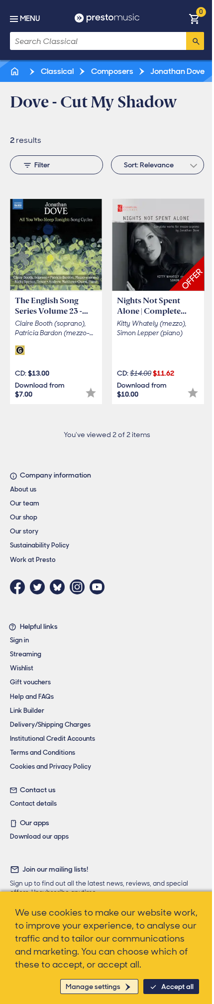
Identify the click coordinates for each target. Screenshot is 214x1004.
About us (23, 489)
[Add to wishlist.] (91, 393)
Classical (56, 71)
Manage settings (93, 986)
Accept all (177, 986)
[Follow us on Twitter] (40, 586)
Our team (24, 503)
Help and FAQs (32, 696)
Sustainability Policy (39, 545)
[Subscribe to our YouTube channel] (99, 586)
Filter (42, 164)
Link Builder (27, 710)
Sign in (19, 640)
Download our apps (39, 836)
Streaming (25, 654)
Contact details (33, 803)
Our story (24, 531)
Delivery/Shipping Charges (50, 724)
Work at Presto (33, 559)
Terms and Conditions (42, 752)
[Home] (15, 71)
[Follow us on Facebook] (20, 586)
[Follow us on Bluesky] (60, 586)
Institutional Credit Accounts (52, 738)
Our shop (23, 517)
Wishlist (21, 668)
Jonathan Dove (177, 71)
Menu (30, 18)
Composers (111, 71)
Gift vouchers (30, 682)
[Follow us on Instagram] (80, 586)
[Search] (195, 41)
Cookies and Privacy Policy (50, 766)
